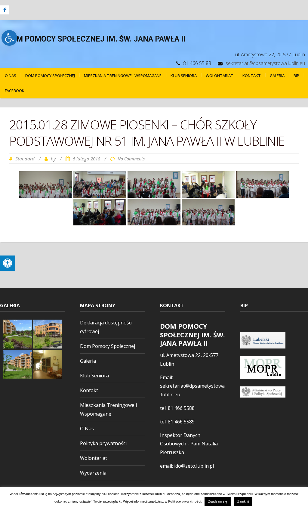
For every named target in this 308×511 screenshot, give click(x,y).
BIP (296, 75)
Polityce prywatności (184, 501)
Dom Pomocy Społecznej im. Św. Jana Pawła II (95, 39)
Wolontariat (219, 75)
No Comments (131, 159)
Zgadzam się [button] (217, 501)
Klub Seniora (184, 75)
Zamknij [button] (243, 501)
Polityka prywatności (103, 443)
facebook (14, 90)
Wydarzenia (93, 472)
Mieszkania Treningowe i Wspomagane (123, 75)
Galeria (277, 75)
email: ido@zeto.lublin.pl (187, 466)
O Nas (10, 75)
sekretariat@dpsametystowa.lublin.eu (265, 63)
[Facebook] (4, 9)
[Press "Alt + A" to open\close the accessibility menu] (7, 263)
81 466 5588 (181, 408)
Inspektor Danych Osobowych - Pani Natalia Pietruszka (189, 444)
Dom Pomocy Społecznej (50, 75)
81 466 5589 (181, 421)
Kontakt (251, 75)
